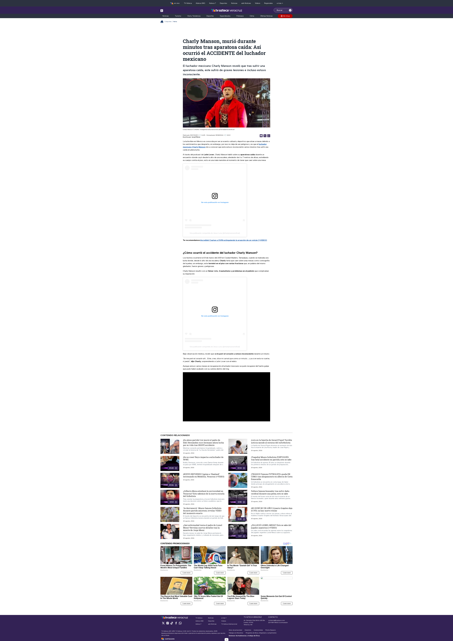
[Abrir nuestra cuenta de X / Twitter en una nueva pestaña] (163, 623)
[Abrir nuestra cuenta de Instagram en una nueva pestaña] (167, 623)
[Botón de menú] (161, 10)
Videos (257, 3)
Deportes (223, 3)
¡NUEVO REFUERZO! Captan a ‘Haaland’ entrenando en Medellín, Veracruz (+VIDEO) (203, 475)
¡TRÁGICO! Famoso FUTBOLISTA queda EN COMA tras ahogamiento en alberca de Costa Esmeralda (271, 476)
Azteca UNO (200, 3)
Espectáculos (225, 16)
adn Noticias (246, 3)
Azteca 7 (212, 3)
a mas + (280, 3)
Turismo (178, 16)
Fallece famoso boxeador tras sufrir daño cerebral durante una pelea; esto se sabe (270, 492)
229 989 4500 (273, 622)
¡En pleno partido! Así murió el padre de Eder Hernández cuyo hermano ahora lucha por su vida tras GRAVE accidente (203, 442)
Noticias (234, 3)
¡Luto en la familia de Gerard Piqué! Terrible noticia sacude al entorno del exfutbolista (271, 441)
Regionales (268, 3)
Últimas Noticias (266, 16)
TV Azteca (188, 3)
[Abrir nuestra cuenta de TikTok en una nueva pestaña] (171, 623)
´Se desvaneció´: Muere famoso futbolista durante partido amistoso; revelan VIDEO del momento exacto (202, 510)
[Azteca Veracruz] (226, 10)
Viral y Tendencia (193, 16)
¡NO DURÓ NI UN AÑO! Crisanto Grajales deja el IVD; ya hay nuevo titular (271, 509)
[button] (226, 639)
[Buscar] (290, 10)
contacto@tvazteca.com (276, 620)
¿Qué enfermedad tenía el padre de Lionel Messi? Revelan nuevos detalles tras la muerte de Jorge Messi (202, 527)
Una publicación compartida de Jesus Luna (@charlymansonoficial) (215, 233)
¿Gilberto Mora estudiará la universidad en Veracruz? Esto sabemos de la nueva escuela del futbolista (203, 493)
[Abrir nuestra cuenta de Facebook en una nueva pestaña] (176, 623)
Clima (252, 16)
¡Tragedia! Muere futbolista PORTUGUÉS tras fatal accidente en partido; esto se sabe (271, 458)
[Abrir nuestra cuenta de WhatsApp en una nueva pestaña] (180, 623)
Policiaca (240, 16)
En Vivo (286, 16)
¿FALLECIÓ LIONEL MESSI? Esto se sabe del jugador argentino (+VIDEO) (271, 526)
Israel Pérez (196, 137)
